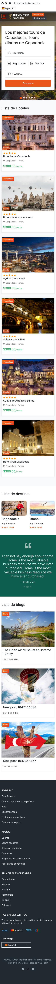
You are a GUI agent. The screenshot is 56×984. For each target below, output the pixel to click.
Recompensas (9, 811)
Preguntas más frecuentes (15, 858)
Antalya (5, 889)
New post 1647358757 (19, 761)
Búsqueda (28, 83)
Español (8, 8)
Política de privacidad (13, 863)
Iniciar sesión (40, 18)
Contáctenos (8, 796)
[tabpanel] (28, 564)
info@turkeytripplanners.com (26, 3)
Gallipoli (5, 900)
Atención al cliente (11, 848)
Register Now (38, 14)
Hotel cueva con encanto (18, 217)
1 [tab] (24, 586)
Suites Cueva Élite (14, 339)
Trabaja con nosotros (13, 817)
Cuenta (5, 837)
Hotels (6, 148)
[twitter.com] (10, 3)
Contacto (6, 853)
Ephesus (6, 905)
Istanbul (35, 519)
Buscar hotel (7, 527)
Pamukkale (7, 894)
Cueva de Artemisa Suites (18, 400)
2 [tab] (27, 587)
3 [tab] (30, 586)
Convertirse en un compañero (17, 801)
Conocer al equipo (11, 822)
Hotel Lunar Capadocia (16, 156)
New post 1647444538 (19, 707)
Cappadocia (10, 519)
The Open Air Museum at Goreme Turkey (27, 651)
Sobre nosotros (9, 842)
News (5, 614)
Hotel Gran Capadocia (16, 461)
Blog (3, 806)
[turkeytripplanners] (2, 3)
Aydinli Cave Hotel (14, 278)
